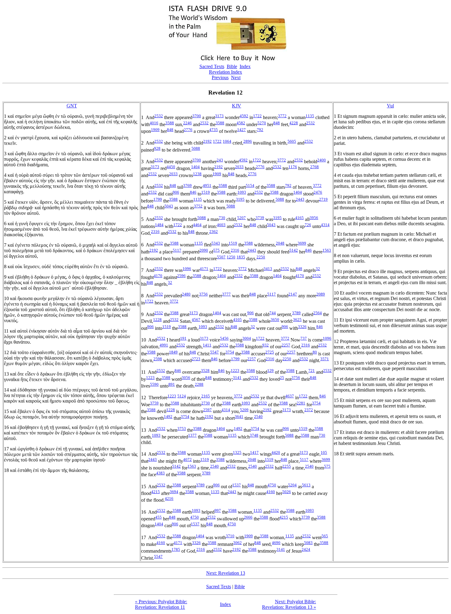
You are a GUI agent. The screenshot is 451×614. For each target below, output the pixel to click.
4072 (187, 459)
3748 (254, 435)
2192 (207, 141)
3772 (282, 116)
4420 (276, 452)
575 (216, 250)
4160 (270, 491)
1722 (257, 116)
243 (220, 160)
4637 (289, 396)
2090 (203, 250)
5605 (291, 141)
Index (245, 66)
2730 (205, 403)
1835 (241, 257)
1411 (207, 345)
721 (311, 370)
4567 (196, 319)
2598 (157, 359)
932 (265, 345)
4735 (213, 129)
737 (303, 338)
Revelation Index (225, 72)
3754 (230, 352)
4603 (221, 224)
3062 (237, 542)
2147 (292, 294)
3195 (240, 199)
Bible (232, 66)
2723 (196, 359)
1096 (187, 268)
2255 (286, 466)
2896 (247, 141)
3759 (154, 403)
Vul (390, 105)
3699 (302, 243)
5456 (224, 338)
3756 (203, 294)
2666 (248, 517)
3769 (187, 185)
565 (325, 536)
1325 (237, 452)
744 (272, 313)
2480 (186, 294)
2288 (199, 384)
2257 (286, 345)
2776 (188, 129)
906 (176, 192)
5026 (286, 491)
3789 (296, 313)
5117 (177, 250)
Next (236, 77)
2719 (323, 199)
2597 (207, 409)
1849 (173, 352)
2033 (239, 166)
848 (276, 123)
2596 (181, 275)
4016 (154, 123)
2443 (300, 199)
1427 (241, 129)
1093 (241, 192)
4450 (171, 166)
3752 (198, 206)
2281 (301, 403)
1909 (155, 129)
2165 (205, 396)
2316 (155, 231)
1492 (168, 416)
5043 (168, 206)
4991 (164, 345)
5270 (261, 123)
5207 (241, 217)
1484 (159, 224)
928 (157, 148)
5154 (250, 185)
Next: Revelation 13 (225, 573)
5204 (292, 485)
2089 (320, 294)
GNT (72, 105)
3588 (169, 123)
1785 (176, 549)
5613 (306, 485)
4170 (158, 275)
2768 (314, 166)
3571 (324, 359)
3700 (196, 116)
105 (324, 452)
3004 (246, 338)
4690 (276, 542)
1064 (227, 141)
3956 (314, 217)
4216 (169, 498)
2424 (306, 549)
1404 (195, 166)
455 (158, 517)
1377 (192, 435)
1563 (326, 250)
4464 (197, 224)
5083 (308, 542)
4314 (325, 224)
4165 (299, 217)
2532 (158, 116)
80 (315, 352)
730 (222, 217)
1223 (235, 370)
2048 (280, 243)
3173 (219, 116)
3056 (186, 377)
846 (193, 192)
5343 (215, 243)
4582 (241, 123)
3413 (268, 268)
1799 (157, 199)
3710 (230, 536)
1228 (157, 319)
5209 (244, 409)
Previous (220, 77)
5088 (195, 148)
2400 (321, 160)
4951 (207, 185)
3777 (226, 294)
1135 (310, 116)
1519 (205, 192)
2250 (260, 257)
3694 (174, 491)
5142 (293, 250)
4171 (204, 268)
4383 (160, 473)
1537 (236, 485)
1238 (197, 174)
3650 (275, 319)
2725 (269, 352)
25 (282, 377)
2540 (258, 416)
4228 (293, 123)
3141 (237, 377)
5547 (214, 352)
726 (308, 224)
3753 (181, 428)
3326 (302, 326)
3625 (297, 319)
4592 (244, 116)
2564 (317, 313)
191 (183, 338)
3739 (260, 217)
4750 (272, 485)
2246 (187, 123)
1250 (231, 257)
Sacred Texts (211, 66)
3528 (205, 370)
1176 (292, 166)
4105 (237, 319)
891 (171, 384)
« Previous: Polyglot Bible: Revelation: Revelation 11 (161, 604)
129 (270, 370)
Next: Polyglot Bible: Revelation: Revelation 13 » (289, 604)
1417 (254, 452)
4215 (155, 491)
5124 (181, 396)
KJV (236, 105)
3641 (239, 416)
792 (260, 129)
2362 (213, 231)
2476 (318, 192)
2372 (308, 409)
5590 (154, 384)
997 (217, 510)
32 (318, 268)
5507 (221, 257)
